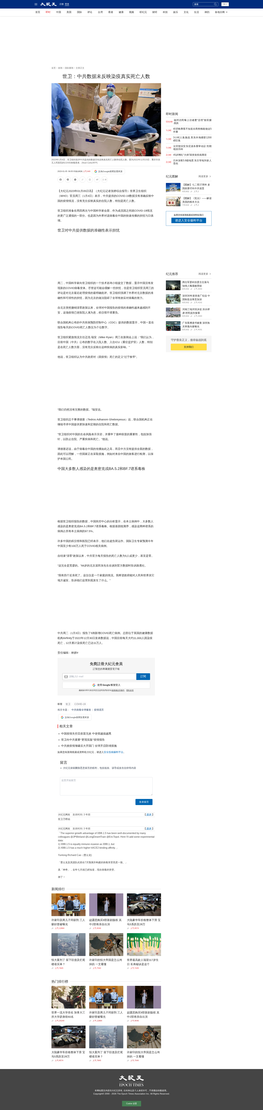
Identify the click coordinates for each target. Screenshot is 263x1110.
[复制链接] (82, 180)
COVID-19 (80, 704)
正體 (61, 4)
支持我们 (189, 347)
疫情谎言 (99, 709)
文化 (186, 12)
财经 (154, 12)
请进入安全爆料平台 (188, 220)
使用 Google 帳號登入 (108, 685)
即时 (48, 12)
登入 (225, 4)
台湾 (100, 12)
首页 (37, 12)
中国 (58, 12)
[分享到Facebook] (61, 180)
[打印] (90, 180)
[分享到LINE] (68, 180)
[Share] (53, 928)
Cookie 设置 (131, 1103)
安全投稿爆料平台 (113, 752)
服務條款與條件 (118, 690)
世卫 (68, 704)
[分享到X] (75, 180)
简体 (67, 4)
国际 (79, 12)
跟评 (149, 814)
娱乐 (175, 12)
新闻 (60, 68)
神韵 (207, 12)
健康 (121, 12)
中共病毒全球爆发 (81, 709)
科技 (165, 12)
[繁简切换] (104, 180)
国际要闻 (69, 68)
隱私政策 (130, 690)
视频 (131, 12)
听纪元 (143, 12)
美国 (69, 12)
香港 (110, 12)
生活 (196, 12)
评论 (89, 12)
